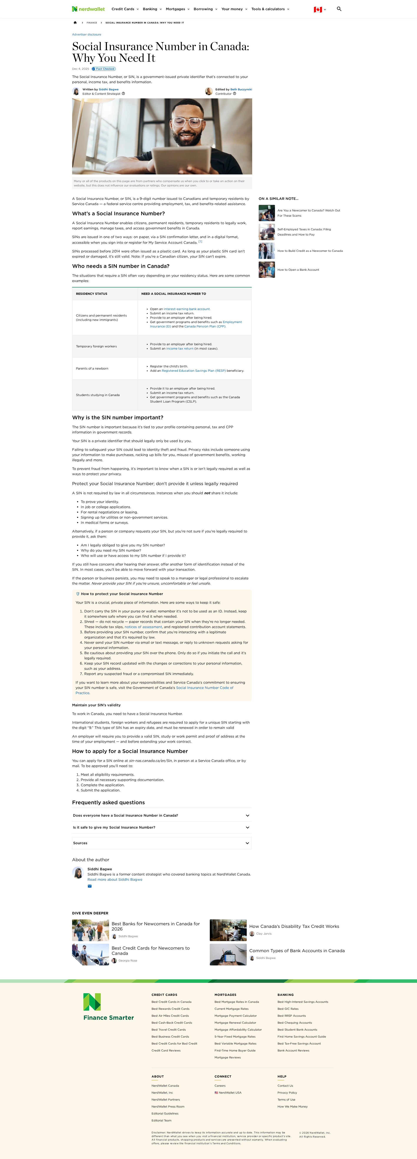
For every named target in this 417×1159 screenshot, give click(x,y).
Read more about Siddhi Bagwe (115, 879)
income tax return (180, 348)
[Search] (339, 9)
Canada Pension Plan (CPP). (205, 326)
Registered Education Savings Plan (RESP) (194, 370)
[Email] (90, 887)
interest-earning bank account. (187, 309)
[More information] (123, 94)
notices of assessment (143, 627)
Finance (92, 22)
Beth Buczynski (241, 89)
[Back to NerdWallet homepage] (75, 23)
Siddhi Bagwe (109, 89)
